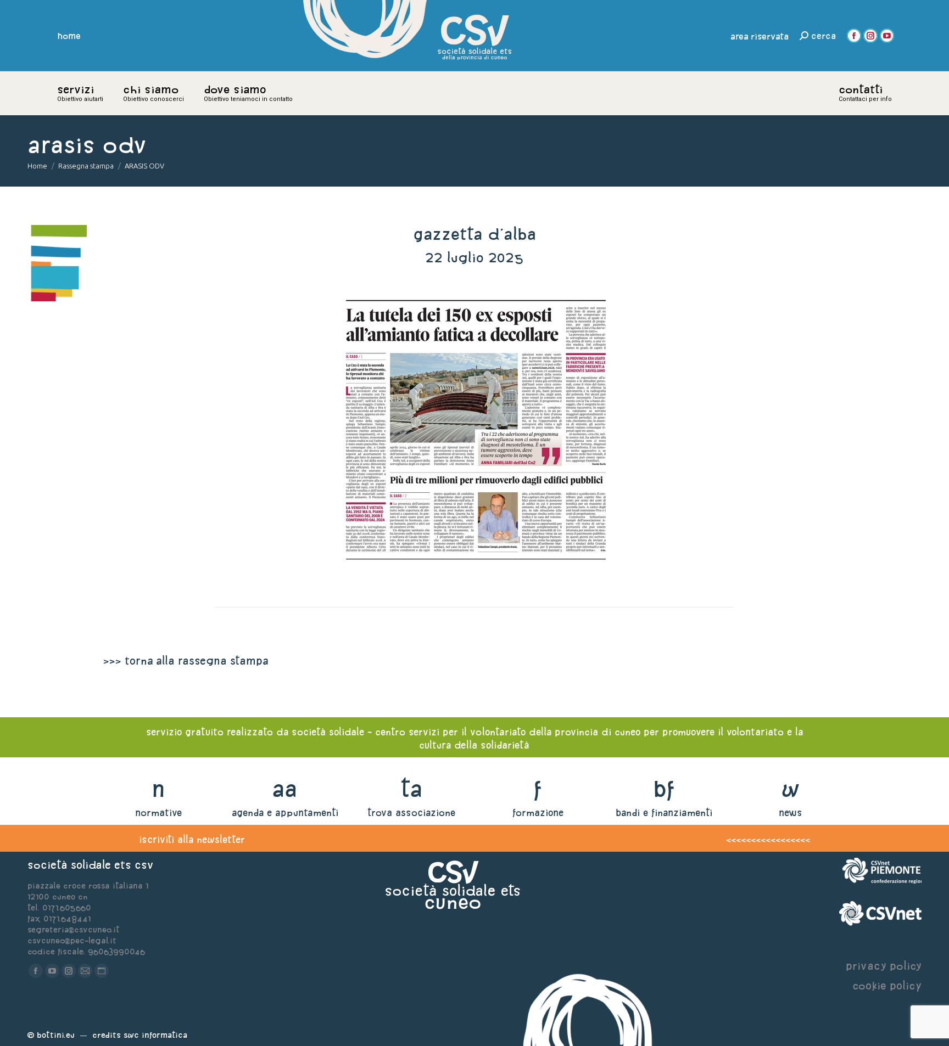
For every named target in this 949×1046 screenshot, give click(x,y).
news (790, 812)
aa (285, 788)
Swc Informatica (155, 1035)
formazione (537, 812)
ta (411, 788)
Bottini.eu (56, 1035)
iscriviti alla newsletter (192, 839)
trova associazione (411, 812)
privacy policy (884, 965)
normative (158, 812)
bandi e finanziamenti (664, 812)
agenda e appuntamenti (285, 812)
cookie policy (887, 985)
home (69, 35)
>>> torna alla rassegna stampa (185, 660)
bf (664, 788)
